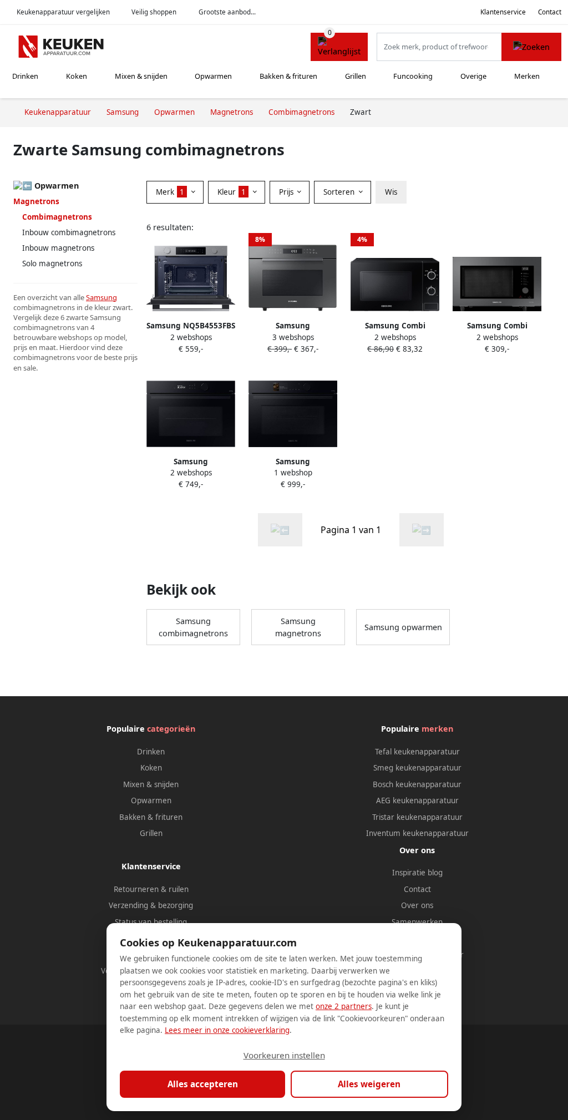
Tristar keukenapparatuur (417, 817)
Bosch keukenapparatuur (417, 784)
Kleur (231, 192)
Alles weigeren (369, 1083)
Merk (170, 192)
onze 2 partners (344, 1006)
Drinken (25, 76)
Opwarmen (213, 76)
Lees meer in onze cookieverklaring (227, 1030)
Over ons (417, 905)
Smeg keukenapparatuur (417, 768)
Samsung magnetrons (298, 627)
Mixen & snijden (141, 76)
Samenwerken (417, 922)
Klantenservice (503, 12)
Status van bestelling (151, 922)
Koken (76, 76)
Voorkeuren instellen (284, 1055)
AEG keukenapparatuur (417, 800)
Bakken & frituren (288, 76)
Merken (527, 76)
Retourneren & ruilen (151, 889)
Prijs (287, 192)
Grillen (355, 76)
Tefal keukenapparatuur (417, 752)
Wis (391, 192)
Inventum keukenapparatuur (417, 833)
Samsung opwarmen (403, 627)
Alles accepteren (203, 1083)
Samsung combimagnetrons (193, 627)
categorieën (171, 728)
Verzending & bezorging (151, 905)
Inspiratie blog (417, 873)
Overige (473, 76)
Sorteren (340, 192)
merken (437, 728)
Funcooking (413, 76)
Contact (549, 12)
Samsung (101, 297)
